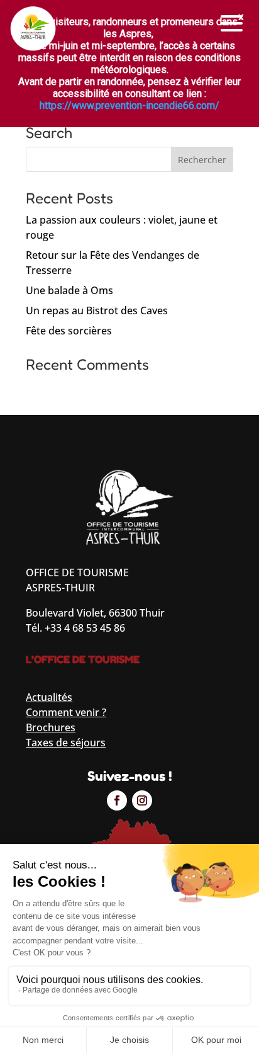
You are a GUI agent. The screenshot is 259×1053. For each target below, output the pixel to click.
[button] (232, 23)
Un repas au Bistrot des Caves (97, 310)
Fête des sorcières (69, 331)
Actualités (49, 697)
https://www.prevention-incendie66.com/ (129, 105)
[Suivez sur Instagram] (142, 800)
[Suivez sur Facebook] (117, 800)
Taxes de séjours (66, 742)
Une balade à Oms (69, 290)
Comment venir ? (66, 712)
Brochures (50, 727)
